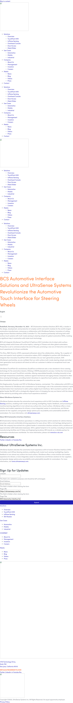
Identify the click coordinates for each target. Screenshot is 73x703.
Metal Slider (12, 48)
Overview (11, 36)
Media (6, 71)
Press (9, 81)
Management (12, 64)
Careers (10, 69)
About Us (11, 62)
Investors (11, 67)
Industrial (11, 57)
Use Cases (7, 50)
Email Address (5, 481)
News (9, 74)
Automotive (11, 53)
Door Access (12, 46)
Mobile (10, 55)
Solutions (7, 34)
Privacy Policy (5, 702)
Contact (6, 83)
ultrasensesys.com (33, 413)
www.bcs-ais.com (56, 432)
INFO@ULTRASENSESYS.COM (10, 670)
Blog (9, 76)
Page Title (3, 496)
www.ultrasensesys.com (20, 461)
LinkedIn (3, 473)
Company (7, 60)
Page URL (3, 489)
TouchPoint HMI (13, 39)
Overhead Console (14, 43)
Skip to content (5, 1)
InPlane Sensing (13, 41)
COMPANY (4, 533)
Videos (10, 78)
